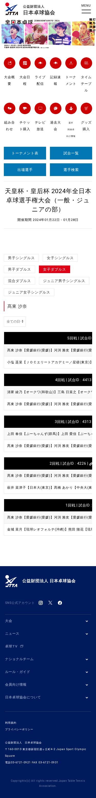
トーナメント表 (25, 153)
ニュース (12, 633)
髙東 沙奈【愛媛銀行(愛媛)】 (30, 350)
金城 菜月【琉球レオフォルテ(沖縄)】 (37, 529)
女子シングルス (60, 258)
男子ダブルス (19, 269)
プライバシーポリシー (19, 729)
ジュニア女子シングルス (29, 292)
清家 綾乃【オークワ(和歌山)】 (32, 392)
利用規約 (10, 722)
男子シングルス (21, 258)
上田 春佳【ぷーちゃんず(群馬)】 (34, 434)
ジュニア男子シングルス (64, 281)
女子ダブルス (54, 269)
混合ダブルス (19, 281)
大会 (8, 621)
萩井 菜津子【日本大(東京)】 (30, 487)
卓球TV (11, 646)
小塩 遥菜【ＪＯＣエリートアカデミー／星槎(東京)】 (50, 362)
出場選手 (25, 170)
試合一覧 (71, 153)
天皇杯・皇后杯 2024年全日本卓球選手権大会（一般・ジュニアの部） (48, 200)
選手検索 (71, 170)
